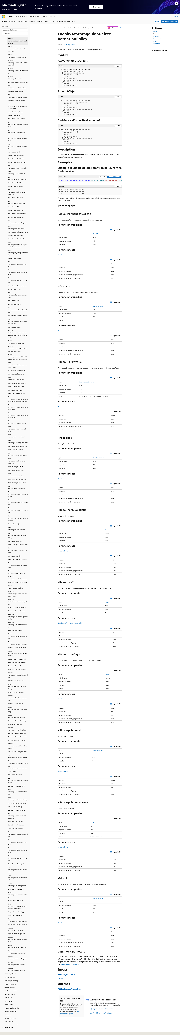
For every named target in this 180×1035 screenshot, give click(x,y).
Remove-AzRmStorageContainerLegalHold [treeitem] (17, 602)
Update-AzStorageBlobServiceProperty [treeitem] (17, 946)
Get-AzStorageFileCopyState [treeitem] (17, 214)
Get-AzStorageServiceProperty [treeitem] (17, 286)
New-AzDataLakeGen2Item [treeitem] (16, 374)
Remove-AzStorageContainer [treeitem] (17, 647)
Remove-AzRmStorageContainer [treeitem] (15, 587)
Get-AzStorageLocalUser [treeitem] (15, 235)
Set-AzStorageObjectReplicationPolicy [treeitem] (18, 834)
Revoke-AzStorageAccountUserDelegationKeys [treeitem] (17, 746)
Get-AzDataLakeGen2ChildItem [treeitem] (18, 82)
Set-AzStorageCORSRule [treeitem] (15, 821)
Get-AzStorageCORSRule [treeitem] (16, 198)
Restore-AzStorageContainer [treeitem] (17, 740)
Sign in (175, 16)
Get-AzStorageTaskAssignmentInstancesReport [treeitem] (17, 321)
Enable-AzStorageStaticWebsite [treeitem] (15, 78)
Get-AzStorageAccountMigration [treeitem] (17, 131)
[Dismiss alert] (176, 3)
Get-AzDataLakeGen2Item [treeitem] (16, 91)
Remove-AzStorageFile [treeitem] (15, 666)
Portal (157, 21)
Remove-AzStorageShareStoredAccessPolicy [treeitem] (17, 698)
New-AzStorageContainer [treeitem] (16, 449)
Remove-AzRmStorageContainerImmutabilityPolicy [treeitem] (17, 594)
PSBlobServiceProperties (69, 989)
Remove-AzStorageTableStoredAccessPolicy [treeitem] (17, 709)
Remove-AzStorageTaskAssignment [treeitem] (16, 716)
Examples (156, 36)
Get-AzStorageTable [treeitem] (14, 304)
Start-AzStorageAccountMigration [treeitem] (17, 884)
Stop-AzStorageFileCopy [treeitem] (15, 915)
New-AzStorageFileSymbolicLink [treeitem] (16, 487)
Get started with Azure (169, 21)
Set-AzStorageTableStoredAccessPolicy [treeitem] (17, 877)
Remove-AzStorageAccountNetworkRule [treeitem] (17, 624)
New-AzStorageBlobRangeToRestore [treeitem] (18, 442)
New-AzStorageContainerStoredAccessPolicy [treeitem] (17, 461)
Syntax (155, 31)
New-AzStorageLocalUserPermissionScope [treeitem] (18, 494)
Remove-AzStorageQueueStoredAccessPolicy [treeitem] (17, 686)
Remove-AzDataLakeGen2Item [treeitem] (17, 582)
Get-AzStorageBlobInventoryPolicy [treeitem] (17, 167)
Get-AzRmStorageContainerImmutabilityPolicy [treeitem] (17, 106)
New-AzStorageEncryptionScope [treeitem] (16, 475)
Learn (60, 28)
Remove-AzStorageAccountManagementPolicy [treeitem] (18, 616)
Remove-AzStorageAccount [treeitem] (16, 611)
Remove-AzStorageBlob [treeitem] (15, 630)
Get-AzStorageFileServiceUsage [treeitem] (16, 227)
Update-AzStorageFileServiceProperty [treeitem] (17, 958)
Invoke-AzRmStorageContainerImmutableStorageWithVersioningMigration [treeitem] (17, 334)
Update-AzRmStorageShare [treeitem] (16, 934)
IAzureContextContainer (86, 382)
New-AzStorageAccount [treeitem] (15, 390)
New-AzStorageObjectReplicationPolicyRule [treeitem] (18, 518)
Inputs (155, 41)
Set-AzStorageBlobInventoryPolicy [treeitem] (17, 799)
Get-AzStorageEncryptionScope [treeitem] (16, 202)
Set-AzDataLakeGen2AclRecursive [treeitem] (17, 756)
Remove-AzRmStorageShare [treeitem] (17, 607)
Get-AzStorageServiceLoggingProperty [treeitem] (17, 272)
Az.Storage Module (70, 45)
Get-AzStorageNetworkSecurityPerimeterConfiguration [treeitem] (17, 244)
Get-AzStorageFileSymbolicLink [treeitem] (18, 232)
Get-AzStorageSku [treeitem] (14, 301)
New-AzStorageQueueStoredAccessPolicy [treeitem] (17, 535)
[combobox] (15, 30)
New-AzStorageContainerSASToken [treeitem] (17, 454)
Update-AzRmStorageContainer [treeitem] (15, 929)
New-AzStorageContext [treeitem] (15, 467)
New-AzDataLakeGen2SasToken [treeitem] (16, 379)
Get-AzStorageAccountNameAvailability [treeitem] (17, 138)
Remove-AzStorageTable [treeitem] (15, 704)
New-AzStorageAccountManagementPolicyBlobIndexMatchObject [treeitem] (18, 399)
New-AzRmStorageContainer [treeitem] (17, 383)
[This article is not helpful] (171, 50)
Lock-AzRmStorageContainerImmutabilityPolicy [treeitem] (17, 365)
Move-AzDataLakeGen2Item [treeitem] (17, 370)
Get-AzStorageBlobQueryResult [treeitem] (16, 172)
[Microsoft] (3, 16)
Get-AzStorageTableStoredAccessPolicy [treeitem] (17, 310)
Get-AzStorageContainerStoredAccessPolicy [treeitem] (17, 192)
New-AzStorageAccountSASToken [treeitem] (17, 422)
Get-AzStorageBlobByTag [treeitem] (16, 155)
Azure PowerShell (75, 28)
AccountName (63, 551)
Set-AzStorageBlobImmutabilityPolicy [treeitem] (17, 792)
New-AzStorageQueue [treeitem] (15, 524)
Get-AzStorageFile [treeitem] (13, 207)
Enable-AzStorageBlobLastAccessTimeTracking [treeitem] (17, 49)
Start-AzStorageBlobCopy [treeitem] (16, 889)
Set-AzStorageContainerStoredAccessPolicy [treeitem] (17, 816)
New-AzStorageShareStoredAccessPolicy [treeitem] (17, 550)
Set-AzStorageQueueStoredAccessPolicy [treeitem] (17, 842)
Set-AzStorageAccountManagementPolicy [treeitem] (18, 780)
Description (156, 34)
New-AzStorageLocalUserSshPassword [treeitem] (18, 502)
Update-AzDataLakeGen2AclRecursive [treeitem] (17, 920)
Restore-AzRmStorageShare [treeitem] (17, 733)
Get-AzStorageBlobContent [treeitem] (16, 159)
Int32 (108, 674)
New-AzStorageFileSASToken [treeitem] (17, 483)
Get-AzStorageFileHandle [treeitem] (16, 217)
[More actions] (120, 27)
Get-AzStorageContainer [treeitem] (15, 186)
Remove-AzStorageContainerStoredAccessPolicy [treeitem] (17, 653)
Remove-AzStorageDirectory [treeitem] (17, 662)
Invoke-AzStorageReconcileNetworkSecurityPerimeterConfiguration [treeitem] (17, 357)
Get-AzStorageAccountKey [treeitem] (16, 119)
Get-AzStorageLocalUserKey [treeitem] (17, 239)
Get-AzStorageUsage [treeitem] (14, 327)
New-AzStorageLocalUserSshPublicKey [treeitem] (18, 510)
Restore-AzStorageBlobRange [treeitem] (17, 737)
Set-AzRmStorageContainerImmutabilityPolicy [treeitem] (17, 769)
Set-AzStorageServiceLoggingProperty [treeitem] (17, 850)
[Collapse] (27, 26)
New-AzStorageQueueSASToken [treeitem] (16, 529)
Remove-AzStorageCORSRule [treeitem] (17, 659)
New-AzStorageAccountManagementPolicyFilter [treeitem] (18, 407)
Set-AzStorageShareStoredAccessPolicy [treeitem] (17, 869)
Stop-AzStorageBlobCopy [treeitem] (16, 912)
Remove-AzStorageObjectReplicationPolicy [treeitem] (18, 675)
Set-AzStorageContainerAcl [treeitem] (16, 810)
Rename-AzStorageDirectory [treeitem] (17, 721)
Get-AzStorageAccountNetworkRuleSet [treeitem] (17, 146)
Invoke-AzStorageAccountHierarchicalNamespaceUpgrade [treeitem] (17, 349)
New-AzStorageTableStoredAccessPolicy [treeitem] (17, 565)
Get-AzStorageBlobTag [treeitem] (15, 183)
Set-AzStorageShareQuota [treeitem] (16, 864)
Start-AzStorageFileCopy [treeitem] (15, 900)
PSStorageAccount (98, 750)
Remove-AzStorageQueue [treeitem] (16, 681)
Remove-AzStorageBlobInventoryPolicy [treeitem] (17, 643)
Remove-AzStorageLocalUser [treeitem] (17, 669)
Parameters (156, 39)
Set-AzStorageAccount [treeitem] (15, 774)
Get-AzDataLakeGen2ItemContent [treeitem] (17, 96)
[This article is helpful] (169, 50)
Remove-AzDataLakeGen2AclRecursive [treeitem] (17, 578)
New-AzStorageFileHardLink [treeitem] (17, 479)
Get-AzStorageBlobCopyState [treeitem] (17, 162)
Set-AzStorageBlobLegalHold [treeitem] (17, 803)
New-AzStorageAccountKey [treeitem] (16, 393)
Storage (94, 28)
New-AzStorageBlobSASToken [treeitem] (17, 446)
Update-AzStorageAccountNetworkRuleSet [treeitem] (17, 939)
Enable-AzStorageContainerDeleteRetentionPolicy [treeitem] (18, 62)
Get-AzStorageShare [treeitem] (14, 289)
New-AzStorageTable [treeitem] (14, 556)
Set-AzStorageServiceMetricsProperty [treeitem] (17, 858)
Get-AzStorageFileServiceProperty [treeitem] (17, 222)
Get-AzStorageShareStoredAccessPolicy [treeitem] (17, 295)
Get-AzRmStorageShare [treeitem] (15, 112)
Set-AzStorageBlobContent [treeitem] (16, 786)
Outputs (155, 44)
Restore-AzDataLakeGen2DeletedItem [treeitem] (17, 729)
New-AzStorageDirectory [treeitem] (16, 470)
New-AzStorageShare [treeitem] (15, 541)
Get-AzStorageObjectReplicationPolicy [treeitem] (18, 252)
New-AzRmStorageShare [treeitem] (16, 386)
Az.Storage (86, 28)
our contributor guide (69, 1013)
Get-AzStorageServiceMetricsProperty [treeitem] (17, 280)
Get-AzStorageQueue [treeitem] (14, 258)
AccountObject (63, 771)
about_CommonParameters (70, 964)
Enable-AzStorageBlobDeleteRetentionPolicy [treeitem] (17, 41)
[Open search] (171, 16)
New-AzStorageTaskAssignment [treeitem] (16, 572)
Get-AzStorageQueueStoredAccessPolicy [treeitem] (17, 264)
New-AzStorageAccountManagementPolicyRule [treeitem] (18, 415)
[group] (90, 180)
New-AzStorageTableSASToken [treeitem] (17, 559)
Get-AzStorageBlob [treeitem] (14, 152)
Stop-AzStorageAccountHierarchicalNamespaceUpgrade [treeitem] (17, 906)
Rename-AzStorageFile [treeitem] (15, 724)
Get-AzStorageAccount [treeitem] (15, 115)
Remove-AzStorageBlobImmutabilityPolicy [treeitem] (17, 636)
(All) (59, 255)
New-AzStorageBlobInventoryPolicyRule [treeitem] (17, 429)
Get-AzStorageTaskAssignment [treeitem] (17, 316)
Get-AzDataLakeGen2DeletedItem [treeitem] (17, 87)
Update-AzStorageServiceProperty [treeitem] (16, 963)
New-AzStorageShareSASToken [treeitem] (18, 544)
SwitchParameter (98, 234)
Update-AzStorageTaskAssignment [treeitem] (16, 969)
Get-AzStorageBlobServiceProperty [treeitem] (17, 178)
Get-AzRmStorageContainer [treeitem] (17, 100)
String (107, 530)
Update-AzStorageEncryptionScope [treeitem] (16, 952)
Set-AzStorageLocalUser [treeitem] (15, 828)
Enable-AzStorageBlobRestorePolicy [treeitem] (17, 56)
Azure (66, 28)
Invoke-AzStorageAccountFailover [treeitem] (16, 342)
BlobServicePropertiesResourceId (70, 623)
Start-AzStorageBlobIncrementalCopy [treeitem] (18, 895)
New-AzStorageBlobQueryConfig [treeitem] (16, 436)
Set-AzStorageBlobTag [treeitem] (15, 807)
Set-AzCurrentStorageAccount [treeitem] (17, 752)
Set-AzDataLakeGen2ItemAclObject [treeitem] (18, 762)
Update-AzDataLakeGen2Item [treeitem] (17, 924)
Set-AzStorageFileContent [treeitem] (16, 825)
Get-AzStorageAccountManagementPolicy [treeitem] (18, 124)
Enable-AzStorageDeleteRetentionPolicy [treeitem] (18, 71)
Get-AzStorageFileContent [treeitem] (16, 210)
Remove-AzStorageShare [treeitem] (16, 692)
